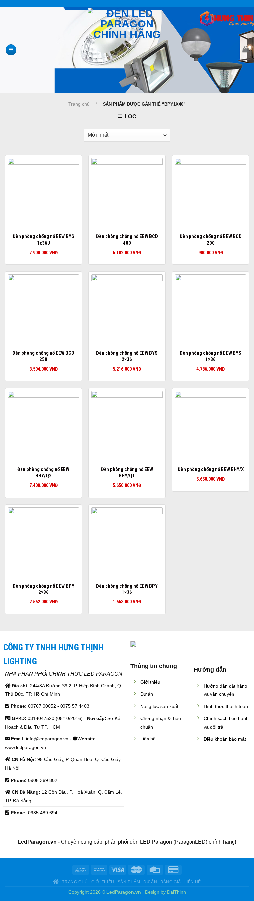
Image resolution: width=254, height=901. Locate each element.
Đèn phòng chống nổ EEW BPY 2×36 (43, 589)
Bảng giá (170, 882)
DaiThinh (176, 892)
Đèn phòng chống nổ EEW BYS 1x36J (43, 239)
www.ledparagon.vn (25, 747)
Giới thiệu (102, 882)
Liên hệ (192, 882)
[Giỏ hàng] (245, 49)
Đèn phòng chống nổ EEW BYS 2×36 (127, 356)
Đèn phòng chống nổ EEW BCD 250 (43, 356)
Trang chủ (79, 104)
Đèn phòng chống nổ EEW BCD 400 (127, 239)
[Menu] (11, 49)
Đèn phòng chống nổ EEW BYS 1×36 (210, 356)
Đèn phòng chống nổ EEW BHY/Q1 (127, 472)
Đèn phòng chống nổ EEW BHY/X (211, 469)
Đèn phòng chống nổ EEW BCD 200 (211, 239)
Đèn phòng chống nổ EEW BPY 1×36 (127, 589)
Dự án (150, 882)
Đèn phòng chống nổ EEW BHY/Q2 (43, 472)
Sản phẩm (129, 882)
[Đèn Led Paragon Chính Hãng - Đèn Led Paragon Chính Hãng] (127, 50)
